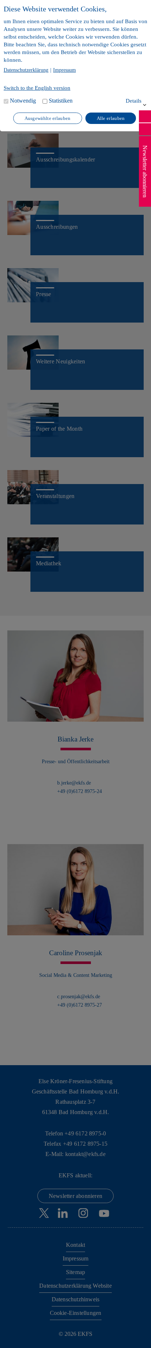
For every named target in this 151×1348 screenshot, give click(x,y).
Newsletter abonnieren (145, 171)
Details (133, 101)
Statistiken (61, 100)
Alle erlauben (111, 118)
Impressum (64, 70)
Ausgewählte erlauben (48, 118)
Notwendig (23, 100)
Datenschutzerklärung (26, 70)
